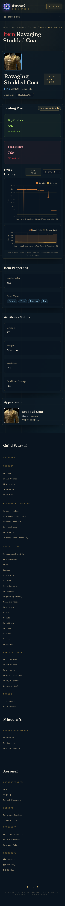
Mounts (6, 617)
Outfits (7, 628)
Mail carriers (10, 601)
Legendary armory (12, 596)
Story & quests (11, 680)
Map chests (9, 670)
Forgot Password (12, 800)
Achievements (10, 559)
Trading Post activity (15, 537)
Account (8, 466)
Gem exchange (10, 527)
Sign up (54, 6)
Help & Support (11, 839)
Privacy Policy (11, 845)
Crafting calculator (14, 516)
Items (33, 27)
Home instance (10, 585)
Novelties (8, 623)
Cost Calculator (12, 748)
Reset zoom (33, 172)
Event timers (10, 664)
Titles (6, 639)
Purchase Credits (12, 815)
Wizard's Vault (11, 686)
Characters (9, 484)
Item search (9, 701)
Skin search (9, 706)
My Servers (9, 742)
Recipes (7, 633)
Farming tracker (12, 521)
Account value (10, 511)
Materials (8, 532)
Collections (11, 546)
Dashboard (10, 457)
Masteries (8, 607)
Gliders (7, 580)
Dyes (5, 564)
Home (5, 27)
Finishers (8, 575)
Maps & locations (12, 675)
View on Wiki (52, 79)
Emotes (6, 570)
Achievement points (13, 554)
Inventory (8, 489)
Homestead (8, 591)
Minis (6, 612)
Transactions (10, 820)
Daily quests (10, 659)
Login (6, 789)
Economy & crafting (16, 503)
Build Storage (10, 478)
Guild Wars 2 (19, 27)
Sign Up (7, 794)
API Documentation (13, 834)
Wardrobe (8, 644)
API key (7, 473)
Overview (8, 494)
